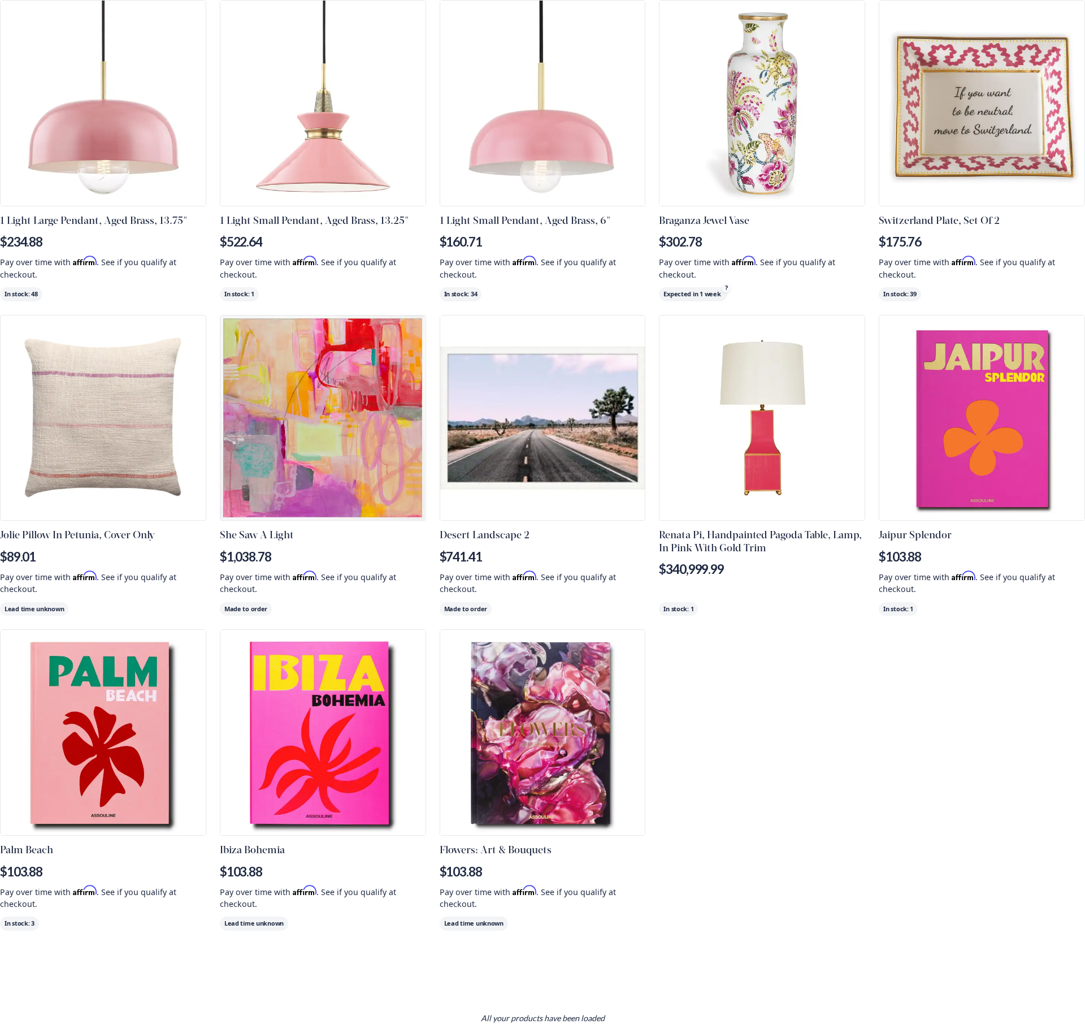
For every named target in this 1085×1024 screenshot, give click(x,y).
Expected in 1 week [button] (692, 294)
